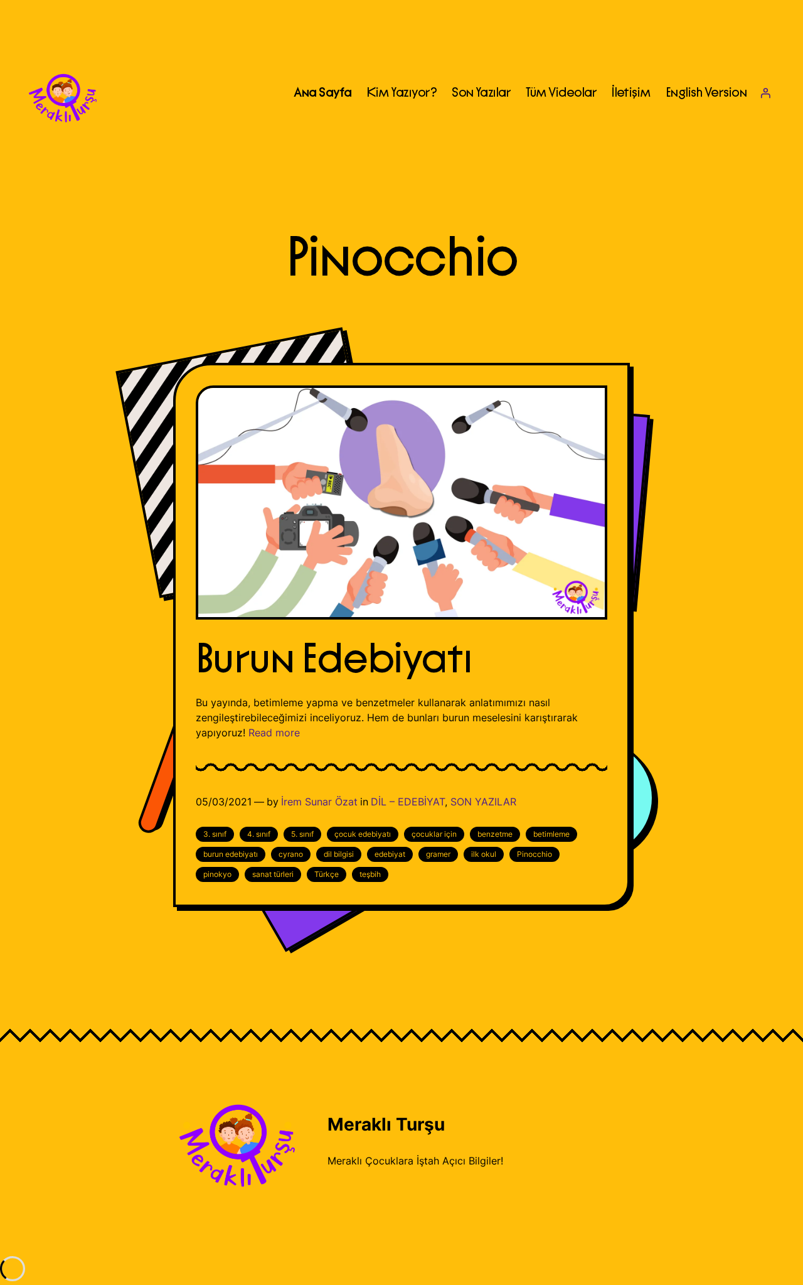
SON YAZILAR (483, 801)
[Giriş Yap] (765, 92)
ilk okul (483, 854)
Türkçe (326, 874)
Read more (274, 732)
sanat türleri (273, 874)
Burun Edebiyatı (333, 660)
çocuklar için (434, 834)
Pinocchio (534, 854)
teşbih (370, 874)
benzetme (495, 834)
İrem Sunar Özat (319, 801)
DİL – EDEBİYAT (408, 801)
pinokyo (217, 874)
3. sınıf (214, 834)
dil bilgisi (339, 854)
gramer (438, 854)
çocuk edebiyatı (362, 834)
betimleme (551, 834)
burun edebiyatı (230, 854)
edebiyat (390, 854)
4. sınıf (258, 834)
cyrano (291, 854)
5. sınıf (302, 834)
